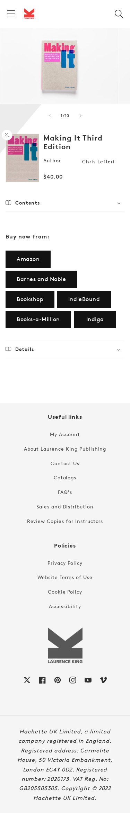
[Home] (29, 14)
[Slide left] (50, 115)
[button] (11, 13)
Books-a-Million (38, 319)
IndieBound (84, 299)
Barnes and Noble (41, 279)
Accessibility (65, 606)
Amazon (28, 259)
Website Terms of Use (65, 577)
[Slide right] (80, 115)
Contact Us (65, 463)
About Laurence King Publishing (65, 449)
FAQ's (65, 492)
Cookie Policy (65, 592)
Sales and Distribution (65, 506)
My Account (65, 434)
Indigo (95, 319)
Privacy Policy (64, 563)
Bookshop (30, 299)
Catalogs (65, 477)
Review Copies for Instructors (65, 521)
